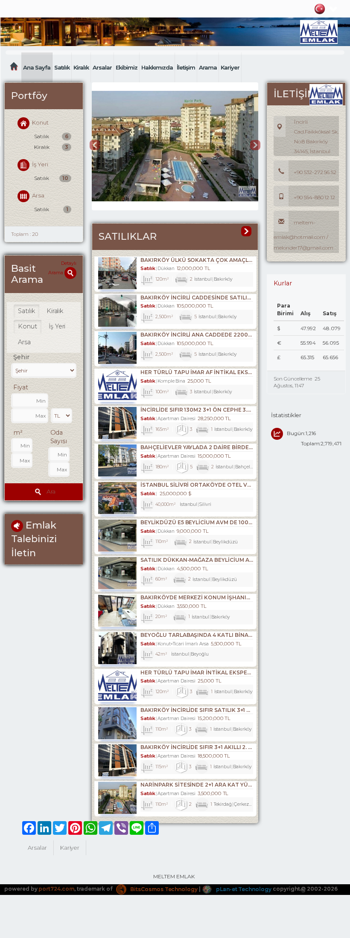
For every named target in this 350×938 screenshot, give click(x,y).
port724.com (56, 889)
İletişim (186, 67)
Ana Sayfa (36, 67)
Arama (208, 67)
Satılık (62, 67)
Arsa (38, 195)
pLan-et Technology (243, 889)
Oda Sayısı (58, 437)
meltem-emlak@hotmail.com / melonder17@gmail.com (303, 235)
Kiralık (81, 67)
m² (18, 432)
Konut (40, 122)
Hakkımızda (157, 67)
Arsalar (102, 67)
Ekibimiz (126, 67)
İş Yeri (40, 164)
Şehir (21, 357)
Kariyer (230, 67)
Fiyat (20, 387)
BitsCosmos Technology (163, 889)
